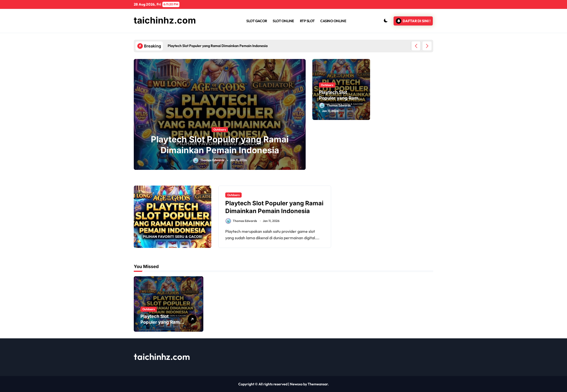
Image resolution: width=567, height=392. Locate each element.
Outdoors (220, 129)
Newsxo (296, 384)
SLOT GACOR (256, 21)
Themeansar (318, 384)
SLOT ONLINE (283, 21)
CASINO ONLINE (333, 21)
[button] (427, 45)
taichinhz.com (165, 20)
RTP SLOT (307, 21)
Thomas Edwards (212, 160)
